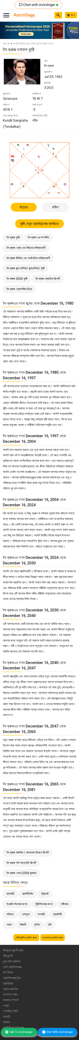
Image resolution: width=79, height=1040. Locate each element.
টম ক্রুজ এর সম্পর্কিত (38, 237)
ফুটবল (37, 924)
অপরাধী (41, 914)
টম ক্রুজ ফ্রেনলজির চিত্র (19, 289)
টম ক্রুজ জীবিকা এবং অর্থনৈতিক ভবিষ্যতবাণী (28, 258)
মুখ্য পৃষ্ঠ (6, 43)
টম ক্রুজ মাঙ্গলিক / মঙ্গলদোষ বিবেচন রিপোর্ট (28, 852)
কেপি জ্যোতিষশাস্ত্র (12, 967)
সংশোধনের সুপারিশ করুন (52, 937)
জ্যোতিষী (57, 914)
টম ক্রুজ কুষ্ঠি (13, 237)
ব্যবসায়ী (10, 894)
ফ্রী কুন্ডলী (8, 956)
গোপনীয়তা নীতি (10, 1011)
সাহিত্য (10, 914)
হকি (50, 924)
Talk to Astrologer (21, 1032)
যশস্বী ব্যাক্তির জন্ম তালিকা (24, 43)
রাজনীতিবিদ (27, 894)
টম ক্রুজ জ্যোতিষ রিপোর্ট (47, 278)
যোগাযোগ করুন (10, 994)
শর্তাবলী (6, 1017)
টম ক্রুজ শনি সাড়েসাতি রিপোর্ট (21, 863)
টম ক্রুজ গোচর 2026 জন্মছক (21, 873)
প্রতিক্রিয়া (8, 983)
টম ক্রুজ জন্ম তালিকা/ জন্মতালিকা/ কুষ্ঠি (26, 268)
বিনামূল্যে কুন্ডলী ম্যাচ (13, 950)
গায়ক (9, 924)
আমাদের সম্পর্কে (10, 1000)
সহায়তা (6, 1022)
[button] (6, 30)
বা (72, 15)
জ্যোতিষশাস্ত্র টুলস (12, 978)
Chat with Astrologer (37, 5)
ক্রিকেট (45, 894)
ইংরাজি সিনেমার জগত (17, 904)
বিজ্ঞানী (23, 924)
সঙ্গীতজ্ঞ (64, 904)
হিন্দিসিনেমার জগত (44, 904)
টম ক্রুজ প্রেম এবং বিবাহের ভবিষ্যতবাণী (26, 248)
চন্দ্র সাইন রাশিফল (12, 961)
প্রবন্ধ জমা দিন (10, 989)
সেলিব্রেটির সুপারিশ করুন (26, 937)
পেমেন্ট (6, 1005)
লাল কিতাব (8, 972)
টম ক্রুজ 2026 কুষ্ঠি (17, 278)
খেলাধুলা (26, 914)
